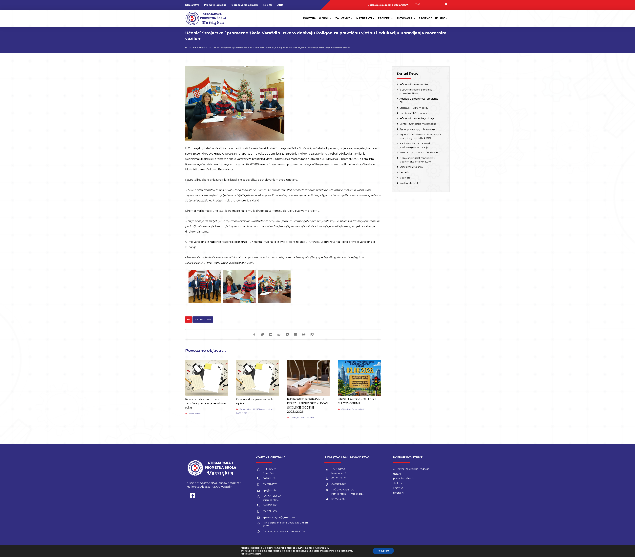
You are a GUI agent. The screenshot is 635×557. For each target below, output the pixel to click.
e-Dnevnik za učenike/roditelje (417, 118)
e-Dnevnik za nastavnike (414, 84)
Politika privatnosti (250, 553)
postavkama (345, 550)
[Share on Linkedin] (270, 334)
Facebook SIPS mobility (413, 113)
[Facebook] (192, 496)
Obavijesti (295, 417)
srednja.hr (405, 177)
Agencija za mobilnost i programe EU (419, 100)
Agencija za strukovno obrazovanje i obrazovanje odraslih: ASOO (420, 136)
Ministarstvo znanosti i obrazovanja (420, 152)
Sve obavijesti (203, 319)
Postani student (409, 183)
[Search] (446, 3)
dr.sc (196, 153)
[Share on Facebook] (254, 334)
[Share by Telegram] (287, 334)
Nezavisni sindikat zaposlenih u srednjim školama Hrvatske (417, 160)
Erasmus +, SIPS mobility (414, 107)
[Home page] (186, 48)
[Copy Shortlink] (312, 334)
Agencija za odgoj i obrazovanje (418, 129)
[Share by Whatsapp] (279, 334)
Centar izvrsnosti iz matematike (418, 123)
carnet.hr (405, 172)
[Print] (303, 334)
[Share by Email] (295, 334)
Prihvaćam (383, 550)
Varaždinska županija (411, 166)
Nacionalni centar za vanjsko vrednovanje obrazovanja (416, 145)
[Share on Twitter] (262, 334)
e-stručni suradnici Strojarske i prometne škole (416, 91)
